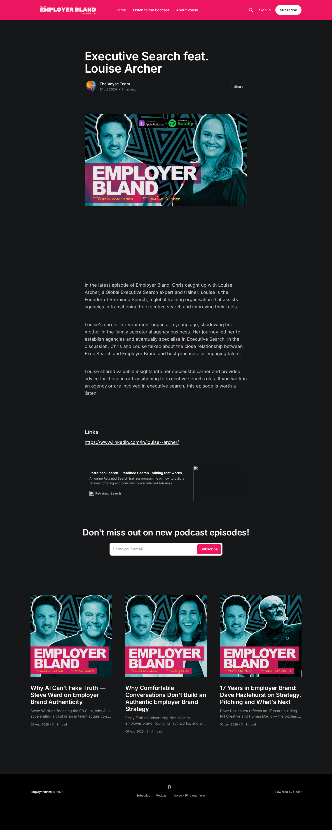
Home (121, 10)
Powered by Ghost (288, 792)
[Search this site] (251, 10)
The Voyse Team (115, 84)
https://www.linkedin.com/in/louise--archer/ (132, 442)
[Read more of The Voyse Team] (91, 86)
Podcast (161, 795)
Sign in (265, 10)
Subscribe (288, 10)
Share (238, 86)
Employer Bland (41, 792)
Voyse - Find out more (189, 795)
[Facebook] (169, 787)
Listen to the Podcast (151, 10)
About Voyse (187, 10)
